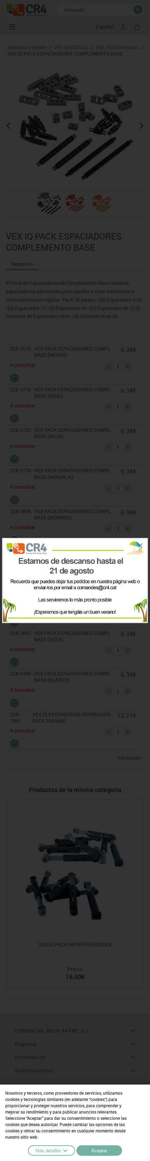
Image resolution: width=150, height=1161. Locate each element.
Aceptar (99, 1150)
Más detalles (48, 1150)
